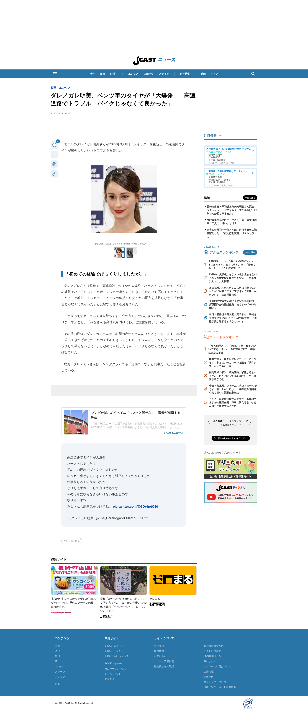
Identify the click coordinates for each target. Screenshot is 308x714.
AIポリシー (210, 661)
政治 (102, 73)
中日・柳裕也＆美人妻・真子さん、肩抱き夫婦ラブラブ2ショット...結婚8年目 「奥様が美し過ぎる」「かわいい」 (233, 318)
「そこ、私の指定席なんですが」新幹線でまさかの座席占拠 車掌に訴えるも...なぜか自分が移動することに (232, 402)
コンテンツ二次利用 (215, 681)
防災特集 (185, 73)
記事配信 (209, 676)
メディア (164, 73)
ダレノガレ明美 (72, 541)
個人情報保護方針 (214, 645)
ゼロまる (110, 678)
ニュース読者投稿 (164, 661)
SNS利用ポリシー (214, 656)
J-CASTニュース (114, 645)
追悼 (207, 198)
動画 (203, 73)
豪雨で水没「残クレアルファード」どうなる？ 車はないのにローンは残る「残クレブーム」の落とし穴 (232, 362)
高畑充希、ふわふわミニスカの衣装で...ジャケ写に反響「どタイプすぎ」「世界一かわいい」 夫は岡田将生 (232, 291)
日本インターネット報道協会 (220, 687)
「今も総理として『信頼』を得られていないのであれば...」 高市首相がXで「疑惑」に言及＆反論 (232, 349)
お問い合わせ (161, 656)
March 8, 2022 (137, 518)
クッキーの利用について (217, 666)
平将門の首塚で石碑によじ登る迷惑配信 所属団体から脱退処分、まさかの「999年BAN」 (233, 304)
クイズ (215, 73)
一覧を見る (250, 197)
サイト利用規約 (212, 650)
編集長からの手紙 (164, 666)
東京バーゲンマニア (116, 668)
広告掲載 (209, 671)
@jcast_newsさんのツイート (222, 452)
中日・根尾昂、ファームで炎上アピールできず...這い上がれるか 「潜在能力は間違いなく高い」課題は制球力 (233, 389)
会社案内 (159, 645)
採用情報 (159, 650)
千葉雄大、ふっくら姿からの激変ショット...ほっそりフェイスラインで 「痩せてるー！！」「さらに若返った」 (231, 264)
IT (122, 73)
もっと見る (250, 252)
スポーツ (149, 73)
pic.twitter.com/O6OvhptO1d (135, 506)
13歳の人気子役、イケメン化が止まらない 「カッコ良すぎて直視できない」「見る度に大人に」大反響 (234, 278)
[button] (55, 73)
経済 (112, 73)
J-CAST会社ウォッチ (117, 656)
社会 (92, 73)
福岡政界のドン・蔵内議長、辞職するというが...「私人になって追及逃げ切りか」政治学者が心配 (232, 376)
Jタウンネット (113, 673)
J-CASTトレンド (114, 650)
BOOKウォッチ (113, 663)
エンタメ (133, 73)
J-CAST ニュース (154, 60)
